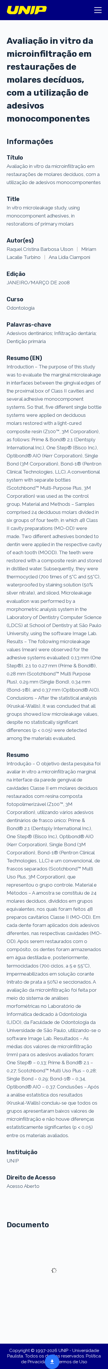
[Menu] (98, 10)
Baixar (50, 1361)
